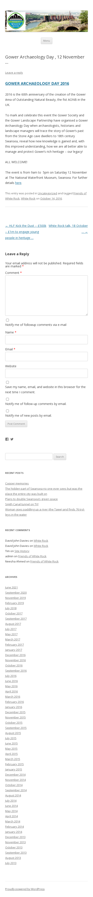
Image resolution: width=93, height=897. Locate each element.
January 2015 (13, 769)
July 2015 (10, 738)
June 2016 (11, 681)
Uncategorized (47, 193)
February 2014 (14, 827)
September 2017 (16, 619)
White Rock (28, 198)
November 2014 (15, 780)
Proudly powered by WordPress (25, 889)
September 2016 (16, 671)
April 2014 (11, 816)
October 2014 (13, 785)
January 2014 (13, 832)
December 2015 (15, 712)
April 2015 (11, 754)
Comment (13, 273)
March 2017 (12, 639)
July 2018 (10, 608)
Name (10, 332)
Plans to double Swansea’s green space (31, 499)
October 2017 (13, 613)
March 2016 (12, 697)
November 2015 (15, 717)
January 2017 (13, 650)
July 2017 (10, 629)
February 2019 (14, 603)
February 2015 (14, 764)
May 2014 (11, 811)
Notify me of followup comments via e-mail (35, 325)
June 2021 (11, 587)
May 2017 (11, 634)
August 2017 (13, 624)
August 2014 (13, 795)
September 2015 (16, 728)
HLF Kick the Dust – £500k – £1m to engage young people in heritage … (25, 232)
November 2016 (15, 660)
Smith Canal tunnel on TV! (21, 504)
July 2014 (10, 801)
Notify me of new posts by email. (28, 415)
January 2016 (13, 707)
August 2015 (13, 733)
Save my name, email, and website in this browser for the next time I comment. (45, 389)
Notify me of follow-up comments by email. (35, 404)
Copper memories (17, 483)
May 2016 (11, 686)
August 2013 (13, 858)
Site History (21, 551)
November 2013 (15, 842)
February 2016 (14, 702)
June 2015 (11, 743)
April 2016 (11, 691)
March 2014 (12, 821)
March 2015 (12, 759)
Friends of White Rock (32, 556)
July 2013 (10, 863)
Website (10, 366)
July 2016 (10, 676)
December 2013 (15, 837)
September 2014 (16, 790)
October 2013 (13, 847)
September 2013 (16, 853)
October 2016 (13, 665)
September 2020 (16, 593)
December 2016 (15, 655)
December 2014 (15, 775)
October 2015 (13, 723)
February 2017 (14, 645)
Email (10, 349)
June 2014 (11, 806)
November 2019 (15, 598)
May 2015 (11, 749)
